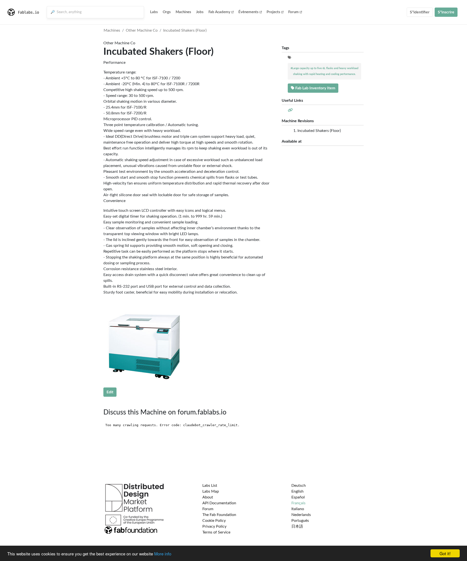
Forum (293, 12)
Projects (273, 12)
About (207, 497)
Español (298, 497)
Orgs (167, 12)
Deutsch (298, 485)
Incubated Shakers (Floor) (185, 30)
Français (298, 503)
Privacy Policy (214, 526)
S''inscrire (446, 12)
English (297, 491)
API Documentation (219, 503)
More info (162, 554)
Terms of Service (216, 532)
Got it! (445, 553)
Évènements (248, 12)
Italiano (297, 509)
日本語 (297, 526)
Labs (154, 12)
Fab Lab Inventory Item (314, 88)
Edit (110, 392)
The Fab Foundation (219, 515)
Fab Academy (219, 12)
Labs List (209, 485)
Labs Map (210, 491)
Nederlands (301, 515)
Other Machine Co (142, 30)
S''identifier (420, 12)
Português (300, 521)
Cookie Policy (214, 521)
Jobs (200, 12)
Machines (183, 12)
